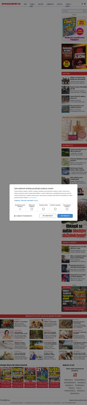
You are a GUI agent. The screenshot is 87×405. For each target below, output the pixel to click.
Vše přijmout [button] (65, 216)
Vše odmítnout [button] (48, 216)
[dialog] (43, 202)
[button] (43, 200)
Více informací (32, 197)
